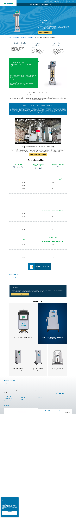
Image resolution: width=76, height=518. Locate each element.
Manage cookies (55, 410)
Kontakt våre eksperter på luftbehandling (38, 154)
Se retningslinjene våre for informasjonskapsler (9, 508)
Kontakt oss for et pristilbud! (44, 32)
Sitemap (60, 410)
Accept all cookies (10, 511)
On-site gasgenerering (21, 4)
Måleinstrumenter (46, 4)
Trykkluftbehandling (35, 4)
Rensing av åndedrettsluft (56, 4)
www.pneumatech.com (66, 410)
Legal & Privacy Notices (47, 410)
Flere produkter (69, 4)
